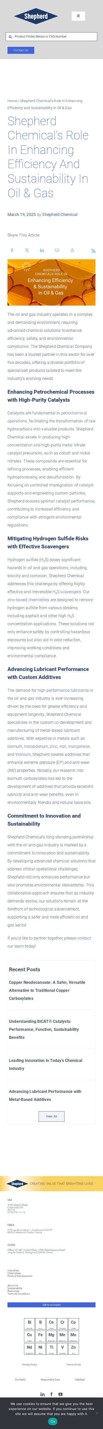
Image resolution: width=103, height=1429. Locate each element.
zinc (54, 746)
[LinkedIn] (42, 251)
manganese (79, 746)
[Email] (57, 251)
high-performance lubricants (63, 690)
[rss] (94, 251)
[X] (27, 251)
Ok (52, 1421)
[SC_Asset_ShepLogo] (36, 7)
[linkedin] (42, 1394)
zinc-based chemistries (28, 599)
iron (63, 746)
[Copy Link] (72, 251)
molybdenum (36, 746)
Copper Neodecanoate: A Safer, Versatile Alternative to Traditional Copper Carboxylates (47, 990)
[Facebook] (12, 251)
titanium (23, 754)
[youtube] (60, 1394)
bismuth (15, 746)
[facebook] (52, 1394)
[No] (96, 1413)
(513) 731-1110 (16, 1212)
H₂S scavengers (66, 591)
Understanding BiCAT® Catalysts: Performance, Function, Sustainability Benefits (44, 1029)
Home (12, 101)
